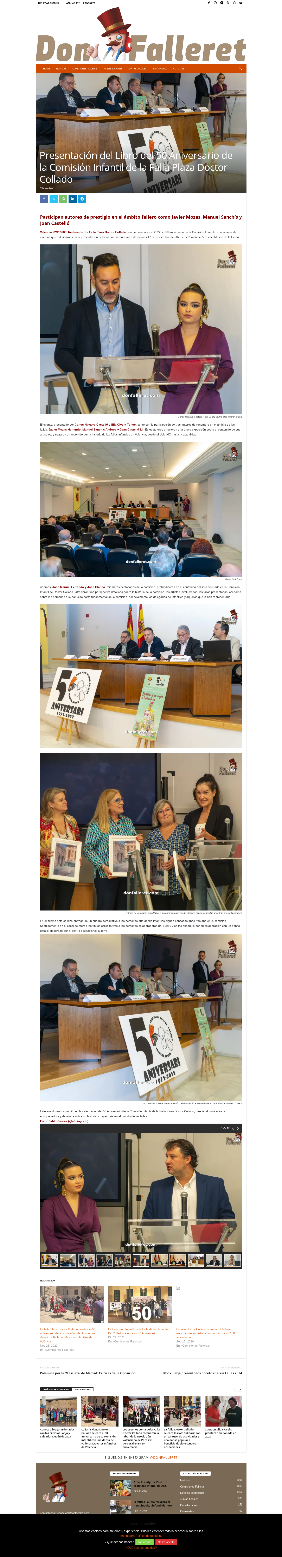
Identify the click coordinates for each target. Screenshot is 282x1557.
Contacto (89, 3)
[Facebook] (208, 3)
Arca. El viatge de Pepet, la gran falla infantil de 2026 (150, 1484)
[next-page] (240, 1389)
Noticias (61, 68)
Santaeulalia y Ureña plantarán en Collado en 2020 (220, 1433)
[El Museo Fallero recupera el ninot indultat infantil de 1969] (120, 1507)
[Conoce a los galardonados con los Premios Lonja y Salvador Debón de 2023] (58, 1411)
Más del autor (83, 1389)
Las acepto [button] (144, 1542)
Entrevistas (160, 68)
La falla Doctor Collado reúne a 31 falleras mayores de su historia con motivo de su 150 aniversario (205, 1333)
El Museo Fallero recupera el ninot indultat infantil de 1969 (153, 1503)
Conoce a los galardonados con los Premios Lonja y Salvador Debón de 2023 (57, 1433)
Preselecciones (113, 68)
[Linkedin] (73, 199)
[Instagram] (215, 3)
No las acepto (166, 1542)
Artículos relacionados (56, 1389)
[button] (240, 68)
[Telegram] (221, 3)
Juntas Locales (137, 68)
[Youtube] (240, 3)
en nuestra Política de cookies (140, 1535)
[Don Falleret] (141, 34)
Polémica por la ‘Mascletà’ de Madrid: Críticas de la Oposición (88, 1373)
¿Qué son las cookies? (141, 1547)
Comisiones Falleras (84, 68)
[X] (228, 3)
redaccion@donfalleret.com (73, 1513)
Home (46, 68)
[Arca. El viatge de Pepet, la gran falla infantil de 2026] (120, 1488)
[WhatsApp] (234, 3)
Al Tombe (178, 68)
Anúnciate (73, 3)
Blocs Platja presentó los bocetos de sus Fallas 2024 (202, 1373)
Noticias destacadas (192, 1492)
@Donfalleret (163, 1457)
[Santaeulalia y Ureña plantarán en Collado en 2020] (223, 1411)
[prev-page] (235, 1389)
